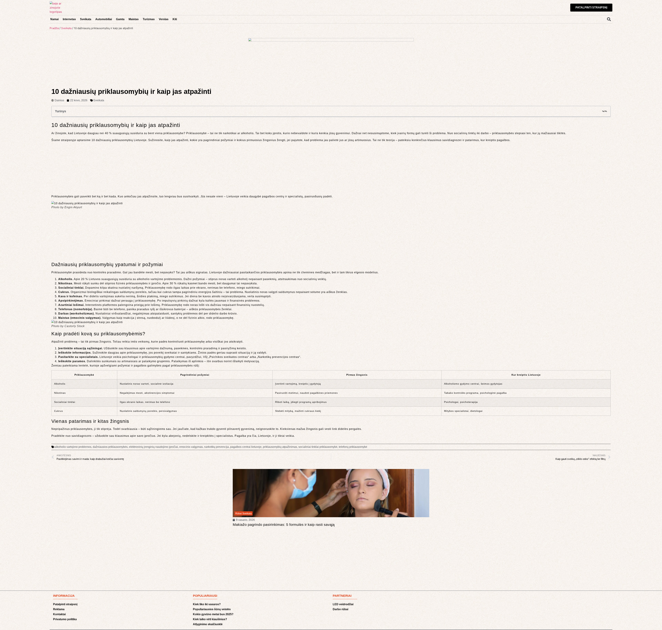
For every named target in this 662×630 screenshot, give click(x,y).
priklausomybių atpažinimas (280, 446)
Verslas (163, 19)
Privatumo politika (65, 619)
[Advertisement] (331, 169)
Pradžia (54, 28)
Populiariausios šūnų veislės (212, 609)
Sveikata (85, 19)
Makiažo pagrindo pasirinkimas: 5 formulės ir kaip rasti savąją (284, 524)
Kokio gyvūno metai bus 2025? (213, 614)
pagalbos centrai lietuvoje (246, 446)
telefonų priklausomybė (353, 446)
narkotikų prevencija (216, 446)
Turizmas (149, 19)
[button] (608, 19)
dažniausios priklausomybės (110, 446)
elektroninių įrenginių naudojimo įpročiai (153, 446)
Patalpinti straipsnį (65, 604)
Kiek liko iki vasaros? (207, 604)
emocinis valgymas (191, 446)
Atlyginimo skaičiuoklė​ (208, 624)
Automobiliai (103, 19)
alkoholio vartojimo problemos (73, 446)
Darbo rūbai (340, 609)
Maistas (134, 19)
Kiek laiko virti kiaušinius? (210, 619)
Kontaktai (59, 614)
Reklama (58, 609)
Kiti (175, 19)
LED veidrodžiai (343, 604)
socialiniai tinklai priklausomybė (317, 446)
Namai (54, 19)
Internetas (69, 19)
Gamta (120, 19)
